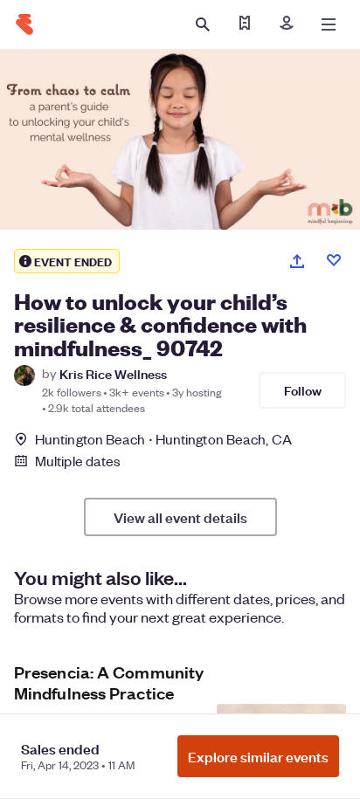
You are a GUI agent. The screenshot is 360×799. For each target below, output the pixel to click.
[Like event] (334, 260)
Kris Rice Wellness (113, 373)
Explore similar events (258, 756)
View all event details (180, 517)
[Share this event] (297, 261)
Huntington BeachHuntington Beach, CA (163, 439)
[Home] (24, 24)
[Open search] (202, 24)
